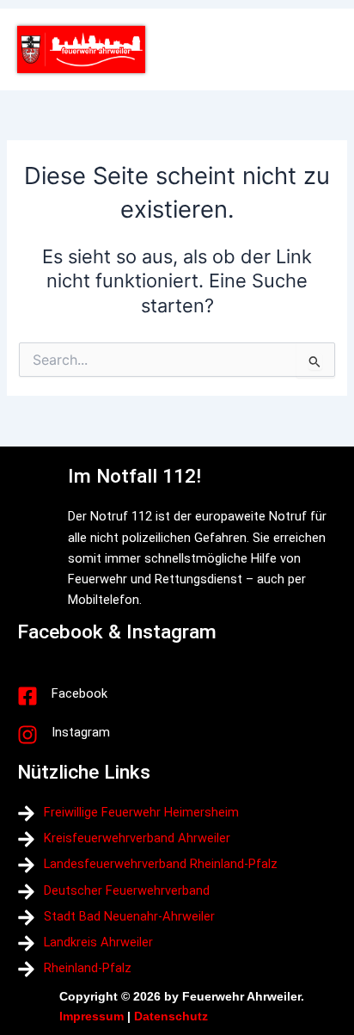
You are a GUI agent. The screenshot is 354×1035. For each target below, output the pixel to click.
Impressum (91, 1016)
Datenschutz (171, 1016)
